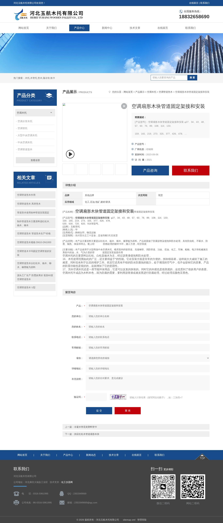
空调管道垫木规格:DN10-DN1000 (34, 242)
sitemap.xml (129, 519)
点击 (51, 112)
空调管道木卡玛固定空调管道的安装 (34, 253)
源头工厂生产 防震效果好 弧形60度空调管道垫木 (35, 277)
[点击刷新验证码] (118, 397)
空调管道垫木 (25, 149)
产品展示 (139, 92)
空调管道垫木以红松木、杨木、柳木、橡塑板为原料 (34, 265)
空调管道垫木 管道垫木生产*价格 (34, 233)
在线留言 (193, 3)
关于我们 (51, 27)
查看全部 (35, 160)
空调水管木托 (25, 121)
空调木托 (22, 112)
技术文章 (135, 27)
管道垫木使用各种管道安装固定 (33, 212)
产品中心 (79, 27)
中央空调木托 (25, 142)
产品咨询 (150, 170)
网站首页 (23, 27)
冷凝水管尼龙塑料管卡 (85, 427)
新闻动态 (91, 455)
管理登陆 (141, 519)
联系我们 (204, 3)
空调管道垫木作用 (26, 195)
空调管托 (22, 128)
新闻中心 (107, 27)
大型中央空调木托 (27, 135)
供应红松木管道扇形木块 (86, 434)
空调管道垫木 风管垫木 (29, 203)
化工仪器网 (67, 482)
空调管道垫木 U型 (26, 287)
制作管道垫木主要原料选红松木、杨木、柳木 (34, 223)
